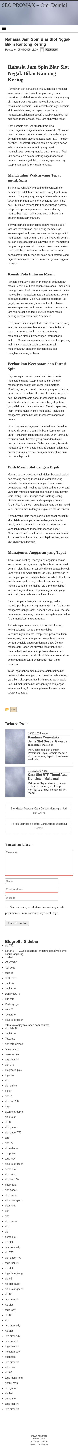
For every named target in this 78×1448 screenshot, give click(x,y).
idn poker (10, 1153)
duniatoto (10, 988)
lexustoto (10, 1014)
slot (7, 1080)
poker (8, 1090)
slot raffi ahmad (14, 1043)
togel (8, 1106)
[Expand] (4, 28)
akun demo (11, 1148)
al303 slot (10, 978)
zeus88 (9, 1009)
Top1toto (10, 1038)
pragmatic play (13, 1069)
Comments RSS (39, 1441)
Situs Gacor (12, 1049)
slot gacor (10, 1127)
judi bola (10, 967)
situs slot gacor (14, 1019)
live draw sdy (12, 1247)
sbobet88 (10, 1356)
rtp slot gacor (12, 1283)
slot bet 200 (12, 1101)
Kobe (45, 733)
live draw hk (12, 1299)
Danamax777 (12, 993)
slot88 (8, 1122)
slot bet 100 (12, 1179)
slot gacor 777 (13, 1132)
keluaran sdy (12, 1351)
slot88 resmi (12, 1382)
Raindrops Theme (39, 1444)
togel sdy (10, 1158)
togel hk (9, 1075)
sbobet (9, 1393)
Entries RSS (39, 1438)
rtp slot (9, 1242)
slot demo (10, 1174)
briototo (9, 983)
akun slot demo (14, 1111)
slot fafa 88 (11, 1028)
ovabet (9, 957)
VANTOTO (11, 962)
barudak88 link (34, 88)
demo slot (10, 1169)
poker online (12, 1054)
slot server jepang (26, 474)
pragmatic (10, 1184)
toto (7, 1137)
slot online (11, 1085)
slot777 (9, 945)
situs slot (10, 1116)
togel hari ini (12, 1059)
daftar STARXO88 (15, 950)
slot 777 (9, 1064)
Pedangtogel (12, 1004)
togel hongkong (14, 1273)
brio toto (9, 998)
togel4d (9, 972)
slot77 (8, 1096)
